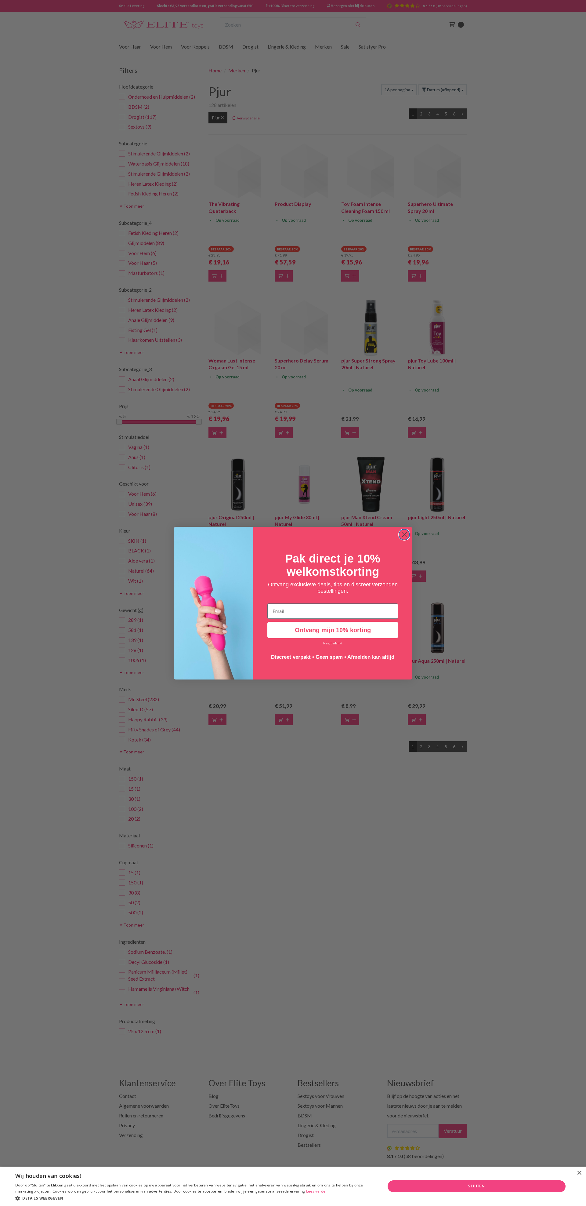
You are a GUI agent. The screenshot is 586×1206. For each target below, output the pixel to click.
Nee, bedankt (332, 643)
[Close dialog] (404, 534)
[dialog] (293, 1186)
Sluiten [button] (476, 1186)
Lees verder (316, 1191)
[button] (194, 1197)
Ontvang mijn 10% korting (333, 630)
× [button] (579, 1173)
